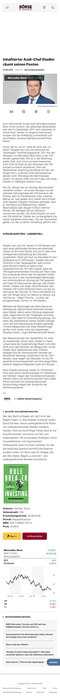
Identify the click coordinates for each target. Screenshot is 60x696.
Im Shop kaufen (34, 536)
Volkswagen (9, 152)
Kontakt (29, 692)
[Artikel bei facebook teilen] (36, 111)
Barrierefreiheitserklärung (12, 688)
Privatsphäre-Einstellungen (12, 692)
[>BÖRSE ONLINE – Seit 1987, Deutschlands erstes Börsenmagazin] (26, 7)
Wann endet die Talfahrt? (17, 644)
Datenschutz (31, 688)
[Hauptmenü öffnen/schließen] (7, 7)
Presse (54, 688)
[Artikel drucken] (23, 111)
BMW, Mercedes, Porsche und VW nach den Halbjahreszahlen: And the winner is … (26, 625)
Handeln (53, 662)
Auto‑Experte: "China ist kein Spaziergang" (25, 662)
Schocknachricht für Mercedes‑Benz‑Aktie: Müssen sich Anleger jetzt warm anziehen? (29, 635)
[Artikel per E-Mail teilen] (11, 111)
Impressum (40, 692)
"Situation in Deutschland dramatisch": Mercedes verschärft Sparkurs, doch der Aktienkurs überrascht (30, 653)
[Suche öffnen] (52, 7)
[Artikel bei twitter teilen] (48, 111)
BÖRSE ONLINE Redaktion (30, 399)
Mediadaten (53, 692)
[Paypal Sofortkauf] (12, 536)
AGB (44, 688)
